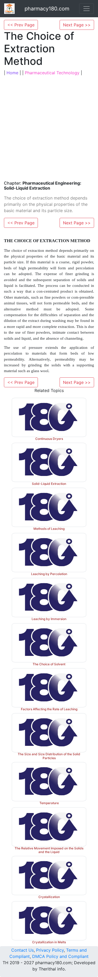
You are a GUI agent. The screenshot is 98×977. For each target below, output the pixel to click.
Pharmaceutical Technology (52, 72)
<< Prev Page (20, 24)
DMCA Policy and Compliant (60, 956)
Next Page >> (77, 24)
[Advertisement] (49, 127)
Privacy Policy (50, 950)
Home (12, 72)
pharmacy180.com (47, 8)
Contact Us (22, 950)
